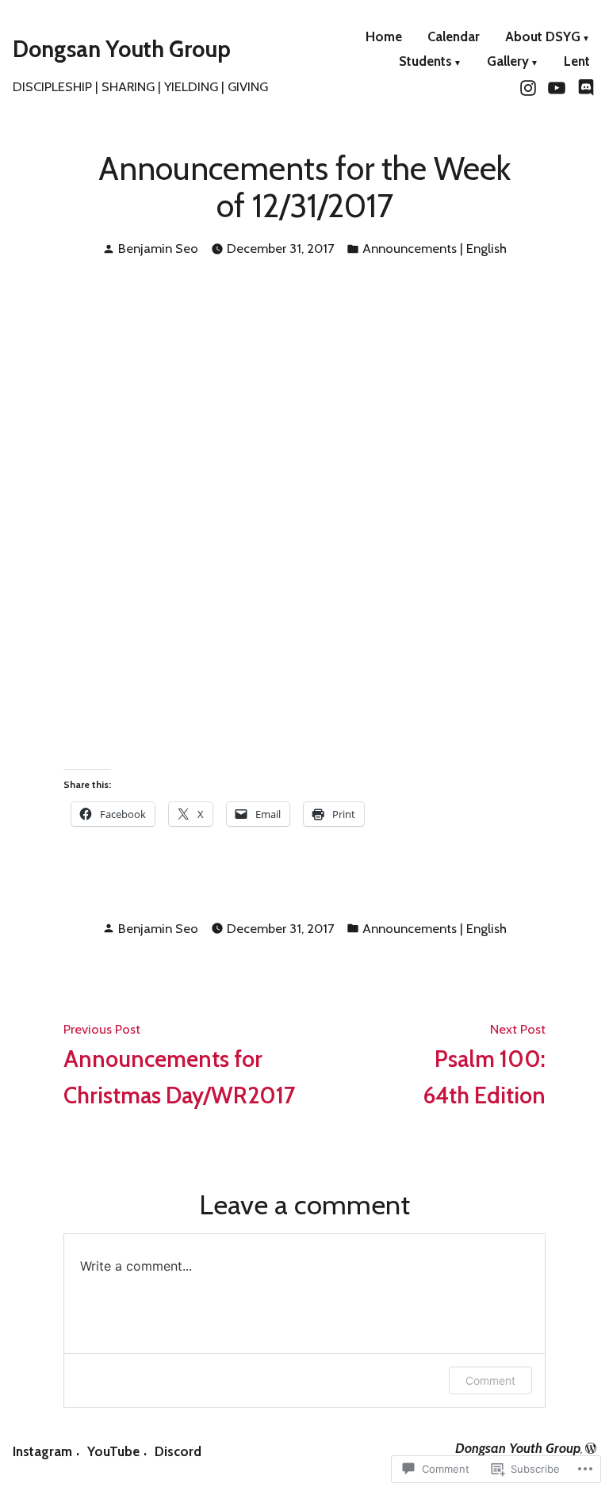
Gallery (508, 62)
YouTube (113, 1451)
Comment (490, 1380)
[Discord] (584, 86)
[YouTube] (557, 86)
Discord (178, 1451)
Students (425, 62)
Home (384, 38)
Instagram (42, 1451)
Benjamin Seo (158, 248)
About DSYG (542, 38)
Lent (577, 62)
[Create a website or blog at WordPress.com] (590, 1448)
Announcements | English (434, 248)
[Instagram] (530, 86)
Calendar (453, 38)
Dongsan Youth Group (122, 49)
